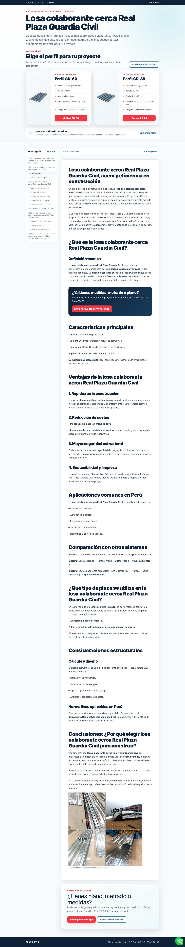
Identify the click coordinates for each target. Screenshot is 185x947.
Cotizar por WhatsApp (144, 64)
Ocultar (51, 151)
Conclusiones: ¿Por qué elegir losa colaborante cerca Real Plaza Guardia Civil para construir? (41, 236)
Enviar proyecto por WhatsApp (92, 308)
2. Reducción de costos (37, 192)
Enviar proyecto (148, 133)
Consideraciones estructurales (40, 221)
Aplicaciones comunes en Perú (40, 204)
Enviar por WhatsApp (81, 919)
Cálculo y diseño (35, 226)
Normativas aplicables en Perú (40, 230)
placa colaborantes (92, 637)
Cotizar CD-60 (71, 118)
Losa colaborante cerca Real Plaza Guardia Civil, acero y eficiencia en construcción (41, 160)
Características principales (38, 178)
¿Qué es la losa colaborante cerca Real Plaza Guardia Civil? (41, 168)
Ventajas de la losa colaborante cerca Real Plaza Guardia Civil (40, 183)
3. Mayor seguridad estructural (40, 196)
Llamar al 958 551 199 (111, 919)
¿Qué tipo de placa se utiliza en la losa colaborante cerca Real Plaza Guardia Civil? (41, 215)
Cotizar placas (150, 151)
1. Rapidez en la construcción (39, 188)
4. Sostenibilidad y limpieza (39, 200)
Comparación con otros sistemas (41, 209)
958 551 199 (154, 2)
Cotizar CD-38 (139, 118)
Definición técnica (35, 173)
